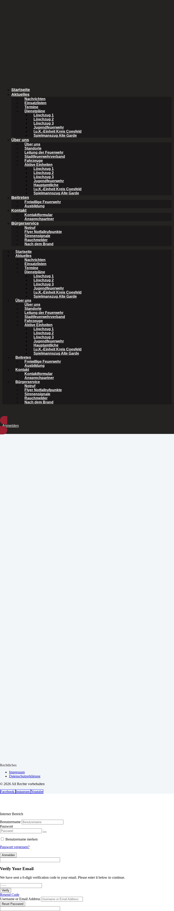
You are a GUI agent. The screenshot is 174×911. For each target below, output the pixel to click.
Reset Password (12, 904)
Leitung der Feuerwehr (43, 152)
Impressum (17, 772)
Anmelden (8, 855)
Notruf (29, 228)
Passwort (6, 826)
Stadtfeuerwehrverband (44, 156)
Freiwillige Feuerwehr (42, 202)
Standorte (32, 148)
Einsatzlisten (35, 103)
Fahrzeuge (33, 160)
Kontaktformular (38, 215)
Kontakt (19, 210)
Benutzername (10, 822)
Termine (31, 107)
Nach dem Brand (38, 244)
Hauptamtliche (46, 185)
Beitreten (20, 197)
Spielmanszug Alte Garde (55, 135)
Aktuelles (20, 94)
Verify (5, 890)
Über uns (20, 140)
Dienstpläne (34, 111)
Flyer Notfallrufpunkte (43, 232)
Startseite (20, 89)
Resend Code (9, 895)
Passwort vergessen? (14, 847)
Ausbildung (34, 206)
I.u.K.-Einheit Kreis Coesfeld (58, 131)
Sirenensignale (37, 236)
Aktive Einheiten (38, 165)
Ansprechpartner (39, 219)
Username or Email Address (20, 899)
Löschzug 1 (44, 115)
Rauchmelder (36, 240)
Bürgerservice (25, 223)
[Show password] (44, 832)
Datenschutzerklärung (24, 776)
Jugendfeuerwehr (49, 127)
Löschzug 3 (44, 123)
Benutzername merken (21, 839)
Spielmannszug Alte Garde (56, 193)
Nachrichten (35, 99)
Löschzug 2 (44, 119)
